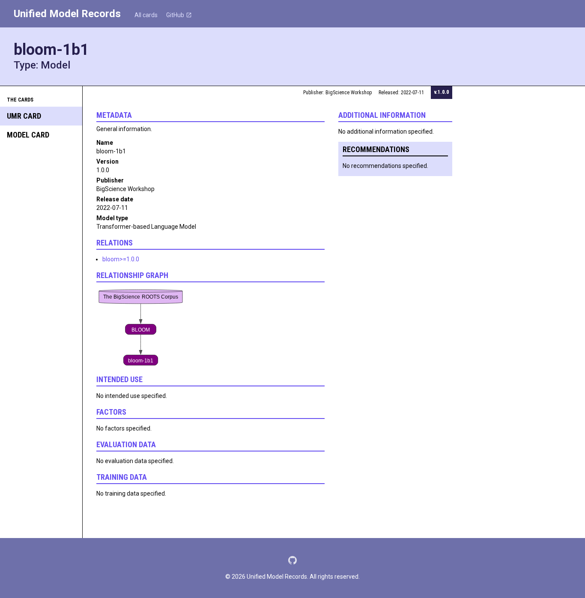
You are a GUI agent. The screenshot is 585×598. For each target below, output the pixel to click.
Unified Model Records (67, 14)
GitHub (175, 15)
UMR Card (24, 115)
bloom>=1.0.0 (120, 259)
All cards (146, 15)
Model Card (28, 134)
